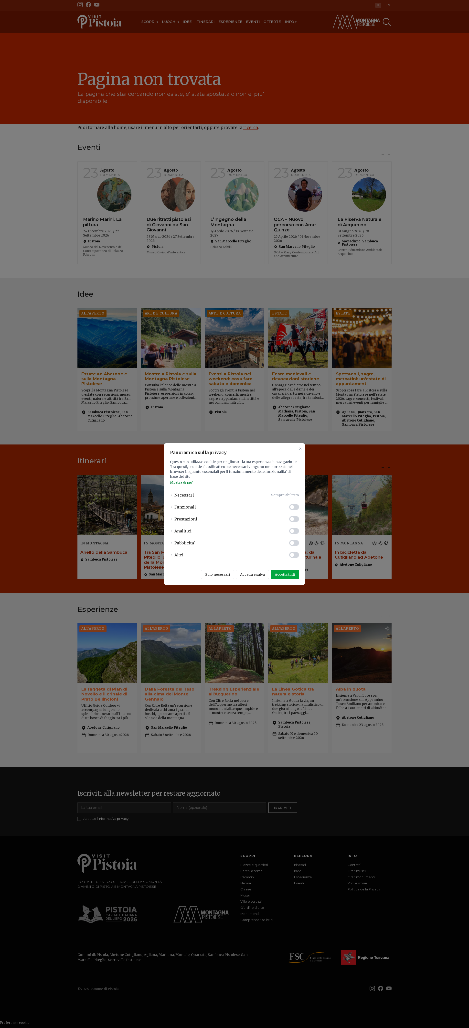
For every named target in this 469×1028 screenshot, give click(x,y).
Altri (178, 554)
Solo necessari (217, 574)
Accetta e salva (252, 574)
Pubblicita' (184, 543)
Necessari (184, 495)
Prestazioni (185, 519)
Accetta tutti (285, 574)
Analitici (183, 531)
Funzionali (185, 507)
